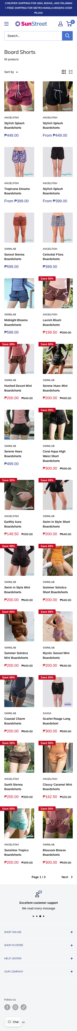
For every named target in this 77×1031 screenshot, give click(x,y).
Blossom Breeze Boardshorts (54, 852)
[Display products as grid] (64, 72)
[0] (69, 23)
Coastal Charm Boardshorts (14, 721)
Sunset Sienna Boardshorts (14, 257)
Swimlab (10, 248)
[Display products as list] (71, 72)
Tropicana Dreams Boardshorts (17, 191)
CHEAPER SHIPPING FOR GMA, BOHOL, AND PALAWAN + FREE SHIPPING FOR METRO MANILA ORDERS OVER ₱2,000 (38, 8)
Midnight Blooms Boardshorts (16, 322)
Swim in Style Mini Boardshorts (17, 590)
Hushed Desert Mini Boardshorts (18, 388)
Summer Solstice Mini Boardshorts (16, 655)
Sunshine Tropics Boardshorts (16, 852)
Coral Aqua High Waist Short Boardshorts (54, 456)
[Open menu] (6, 24)
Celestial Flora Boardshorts (53, 257)
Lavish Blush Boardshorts (52, 322)
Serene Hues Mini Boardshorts (55, 388)
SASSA (47, 713)
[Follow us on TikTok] (24, 1007)
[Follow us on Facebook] (7, 1007)
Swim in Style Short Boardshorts (56, 524)
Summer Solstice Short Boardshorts (55, 590)
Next (65, 877)
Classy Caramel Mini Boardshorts (57, 787)
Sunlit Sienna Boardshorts (13, 787)
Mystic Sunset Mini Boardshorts (56, 655)
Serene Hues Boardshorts (13, 454)
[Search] (67, 36)
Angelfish (11, 117)
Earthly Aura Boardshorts (12, 524)
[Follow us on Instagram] (15, 1007)
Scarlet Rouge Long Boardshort (56, 721)
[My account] (60, 23)
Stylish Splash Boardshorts (14, 125)
